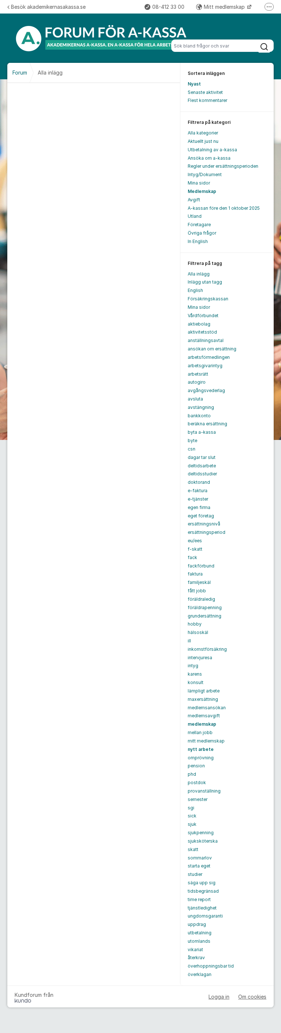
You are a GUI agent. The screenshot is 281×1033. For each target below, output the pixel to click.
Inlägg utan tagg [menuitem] (205, 282)
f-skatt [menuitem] (195, 549)
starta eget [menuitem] (199, 866)
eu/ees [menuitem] (195, 540)
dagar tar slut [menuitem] (202, 457)
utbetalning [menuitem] (199, 932)
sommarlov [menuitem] (200, 858)
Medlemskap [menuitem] (202, 191)
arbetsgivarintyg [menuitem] (205, 365)
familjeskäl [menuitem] (199, 582)
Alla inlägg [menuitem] (199, 274)
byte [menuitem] (192, 440)
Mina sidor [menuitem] (199, 183)
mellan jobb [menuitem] (200, 732)
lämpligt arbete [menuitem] (204, 691)
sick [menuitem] (192, 816)
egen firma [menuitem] (199, 507)
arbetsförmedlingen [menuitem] (209, 357)
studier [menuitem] (195, 874)
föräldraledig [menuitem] (201, 599)
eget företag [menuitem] (201, 516)
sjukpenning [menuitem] (201, 832)
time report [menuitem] (199, 899)
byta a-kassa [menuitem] (202, 432)
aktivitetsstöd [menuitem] (202, 332)
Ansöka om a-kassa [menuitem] (209, 158)
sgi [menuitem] (191, 807)
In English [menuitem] (198, 241)
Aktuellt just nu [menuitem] (203, 141)
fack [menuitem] (192, 557)
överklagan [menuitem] (199, 974)
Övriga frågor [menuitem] (202, 233)
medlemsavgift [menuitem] (204, 715)
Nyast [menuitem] (194, 84)
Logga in (219, 997)
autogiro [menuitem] (197, 382)
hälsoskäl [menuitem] (198, 632)
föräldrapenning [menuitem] (205, 607)
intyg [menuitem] (193, 665)
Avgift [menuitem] (194, 199)
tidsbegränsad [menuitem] (203, 891)
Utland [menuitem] (195, 216)
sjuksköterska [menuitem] (203, 841)
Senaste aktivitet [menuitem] (205, 92)
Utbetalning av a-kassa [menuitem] (212, 149)
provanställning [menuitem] (204, 791)
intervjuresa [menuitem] (200, 657)
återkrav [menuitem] (196, 957)
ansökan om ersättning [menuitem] (212, 349)
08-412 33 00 (168, 7)
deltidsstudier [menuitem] (202, 473)
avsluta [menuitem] (195, 399)
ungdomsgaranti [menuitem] (205, 916)
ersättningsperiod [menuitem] (206, 532)
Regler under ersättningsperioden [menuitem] (223, 166)
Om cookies (252, 997)
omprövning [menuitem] (201, 757)
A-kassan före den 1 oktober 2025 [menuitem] (224, 208)
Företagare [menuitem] (199, 224)
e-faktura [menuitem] (197, 490)
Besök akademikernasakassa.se (48, 7)
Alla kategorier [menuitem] (203, 133)
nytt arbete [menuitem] (201, 749)
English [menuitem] (195, 290)
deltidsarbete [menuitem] (202, 465)
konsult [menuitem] (195, 682)
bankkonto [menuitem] (199, 415)
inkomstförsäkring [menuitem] (207, 649)
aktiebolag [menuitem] (199, 324)
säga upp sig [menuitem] (202, 882)
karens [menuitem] (195, 674)
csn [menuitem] (191, 449)
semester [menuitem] (197, 799)
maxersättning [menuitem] (203, 699)
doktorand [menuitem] (199, 482)
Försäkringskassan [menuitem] (208, 298)
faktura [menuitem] (195, 574)
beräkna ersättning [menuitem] (207, 423)
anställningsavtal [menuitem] (206, 340)
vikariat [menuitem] (195, 949)
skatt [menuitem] (193, 849)
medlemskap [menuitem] (202, 724)
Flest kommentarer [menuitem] (207, 100)
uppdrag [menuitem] (197, 924)
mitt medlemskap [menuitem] (206, 741)
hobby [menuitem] (195, 624)
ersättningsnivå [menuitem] (204, 524)
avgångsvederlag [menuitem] (206, 390)
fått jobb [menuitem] (197, 590)
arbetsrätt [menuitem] (198, 374)
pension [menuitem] (196, 765)
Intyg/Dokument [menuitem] (205, 174)
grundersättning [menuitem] (204, 616)
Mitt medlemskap (225, 7)
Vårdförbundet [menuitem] (203, 315)
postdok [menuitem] (197, 782)
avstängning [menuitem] (201, 407)
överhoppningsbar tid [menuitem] (211, 966)
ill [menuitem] (189, 640)
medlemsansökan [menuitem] (207, 707)
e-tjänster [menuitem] (198, 499)
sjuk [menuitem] (192, 824)
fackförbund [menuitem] (201, 566)
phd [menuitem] (192, 774)
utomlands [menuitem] (199, 941)
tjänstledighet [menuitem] (202, 908)
